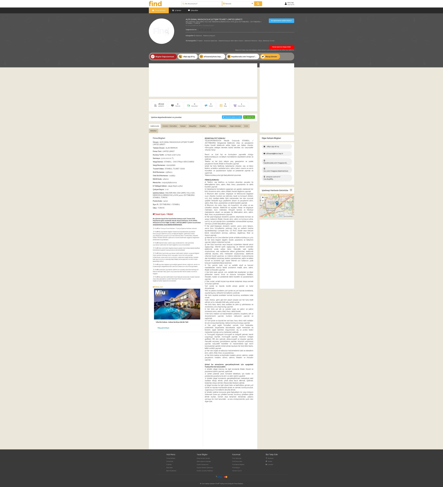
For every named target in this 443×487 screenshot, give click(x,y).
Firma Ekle (169, 461)
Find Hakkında (236, 458)
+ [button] (263, 197)
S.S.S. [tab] (246, 126)
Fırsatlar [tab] (203, 126)
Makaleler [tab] (223, 126)
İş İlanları (177, 10)
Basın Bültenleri (171, 471)
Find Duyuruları (237, 461)
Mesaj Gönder (271, 57)
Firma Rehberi (159, 10)
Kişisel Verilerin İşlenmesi (205, 467)
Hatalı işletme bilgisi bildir (281, 47)
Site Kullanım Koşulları (204, 461)
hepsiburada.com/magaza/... (243, 57)
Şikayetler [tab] (192, 126)
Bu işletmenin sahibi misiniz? (281, 20)
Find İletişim (236, 467)
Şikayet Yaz (250, 117)
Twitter (269, 461)
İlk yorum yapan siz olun (233, 117)
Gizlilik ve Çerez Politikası (205, 471)
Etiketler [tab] (153, 131)
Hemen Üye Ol (237, 471)
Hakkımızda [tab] (154, 126)
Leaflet (280, 216)
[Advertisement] (203, 80)
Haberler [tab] (212, 126)
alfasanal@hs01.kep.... (213, 57)
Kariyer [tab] (183, 126)
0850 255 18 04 (189, 57)
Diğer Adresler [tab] (235, 126)
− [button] (263, 200)
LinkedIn (270, 464)
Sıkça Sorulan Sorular (203, 458)
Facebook (270, 458)
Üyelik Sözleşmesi (202, 464)
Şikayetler (194, 10)
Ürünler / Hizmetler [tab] (169, 126)
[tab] (192, 106)
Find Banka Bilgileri (238, 464)
